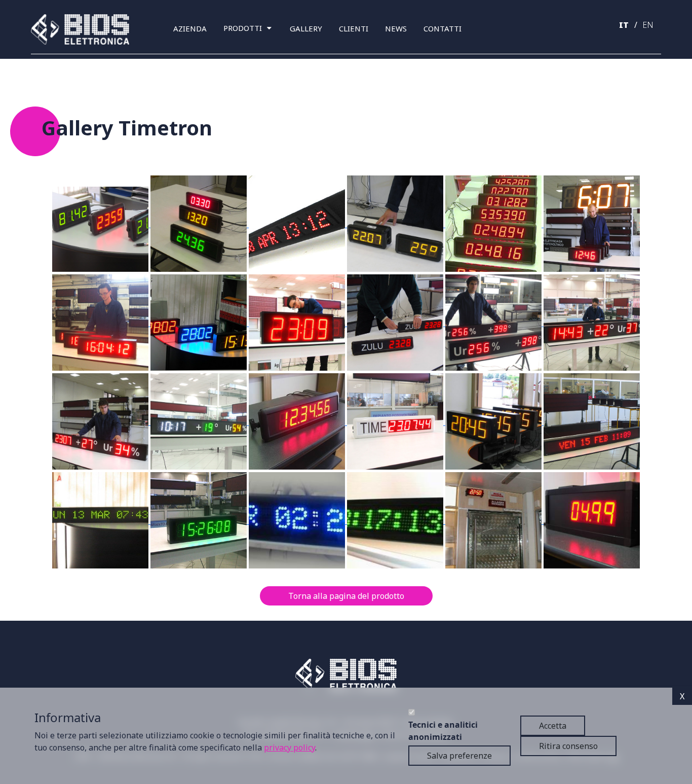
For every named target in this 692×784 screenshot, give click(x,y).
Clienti (353, 28)
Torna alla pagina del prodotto (346, 595)
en (647, 24)
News (396, 28)
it (624, 24)
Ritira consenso (568, 746)
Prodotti (242, 28)
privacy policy (289, 747)
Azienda (190, 28)
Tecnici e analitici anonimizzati (443, 730)
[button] (101, 224)
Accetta (552, 725)
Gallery (306, 28)
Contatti (443, 28)
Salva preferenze (459, 755)
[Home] (84, 29)
